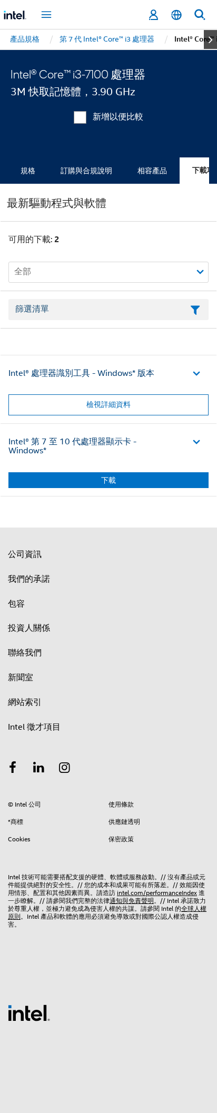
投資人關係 (29, 628)
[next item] (210, 39)
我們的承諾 (29, 579)
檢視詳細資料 (108, 404)
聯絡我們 (25, 653)
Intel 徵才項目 (34, 727)
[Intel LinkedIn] (39, 769)
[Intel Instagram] (65, 769)
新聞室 (20, 677)
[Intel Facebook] (13, 769)
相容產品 (152, 170)
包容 (16, 604)
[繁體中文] (176, 15)
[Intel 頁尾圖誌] (29, 1012)
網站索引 (25, 702)
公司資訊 (25, 554)
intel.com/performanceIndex (157, 893)
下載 (108, 480)
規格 (28, 170)
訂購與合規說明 (86, 170)
